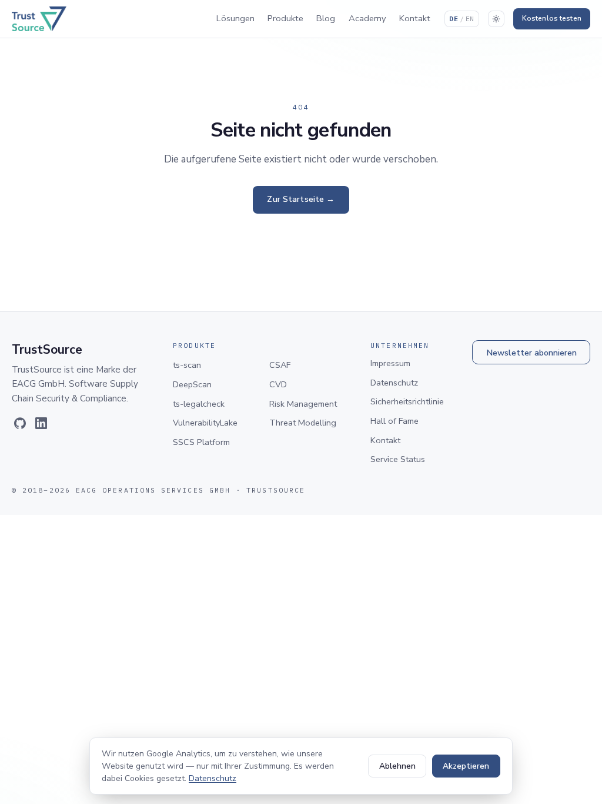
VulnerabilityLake (205, 422)
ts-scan (187, 365)
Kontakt (414, 18)
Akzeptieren (466, 766)
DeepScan (192, 384)
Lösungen (235, 18)
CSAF (279, 365)
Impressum (390, 363)
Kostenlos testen (551, 18)
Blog (325, 18)
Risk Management (303, 404)
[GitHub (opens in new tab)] (20, 423)
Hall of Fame (394, 421)
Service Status (397, 459)
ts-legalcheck (199, 404)
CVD (278, 384)
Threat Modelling (302, 422)
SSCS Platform (201, 442)
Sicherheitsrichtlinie (407, 401)
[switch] (496, 19)
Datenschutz (394, 382)
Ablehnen (397, 766)
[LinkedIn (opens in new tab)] (41, 423)
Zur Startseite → (301, 199)
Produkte (285, 18)
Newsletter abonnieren (531, 352)
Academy (367, 18)
